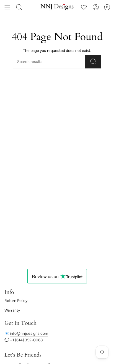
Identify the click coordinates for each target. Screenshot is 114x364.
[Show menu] (7, 7)
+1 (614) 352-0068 (26, 340)
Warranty (12, 310)
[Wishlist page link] (84, 7)
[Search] (19, 7)
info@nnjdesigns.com (29, 333)
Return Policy (15, 300)
